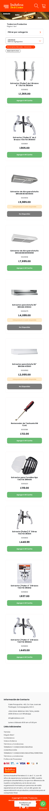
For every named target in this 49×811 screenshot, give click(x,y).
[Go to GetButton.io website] (43, 808)
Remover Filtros (13, 51)
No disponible (24, 214)
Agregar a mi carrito (24, 100)
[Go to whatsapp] (43, 804)
